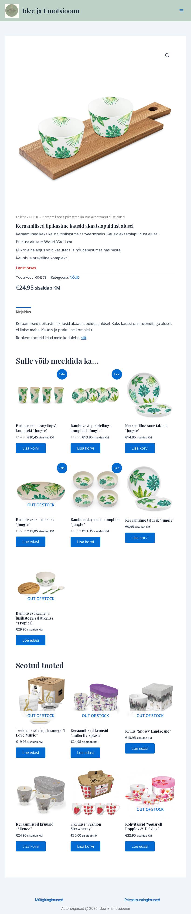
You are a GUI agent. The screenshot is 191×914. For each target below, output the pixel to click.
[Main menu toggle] (181, 11)
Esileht (21, 216)
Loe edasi (30, 541)
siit (83, 337)
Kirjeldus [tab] (23, 311)
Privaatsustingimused (142, 900)
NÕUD (34, 216)
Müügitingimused (49, 900)
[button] (167, 55)
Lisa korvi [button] (30, 448)
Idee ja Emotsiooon (50, 10)
